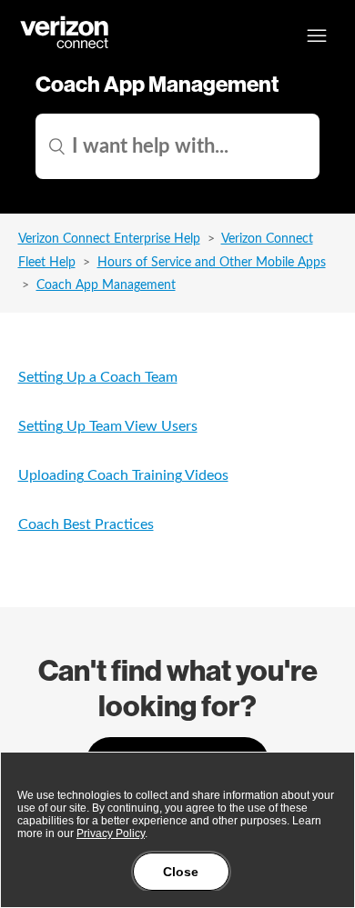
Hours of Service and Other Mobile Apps (211, 262)
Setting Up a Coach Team (98, 377)
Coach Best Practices (86, 524)
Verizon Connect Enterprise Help (109, 239)
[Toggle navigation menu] (317, 35)
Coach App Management (106, 285)
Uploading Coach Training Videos (123, 475)
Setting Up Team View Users (108, 426)
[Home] (65, 46)
